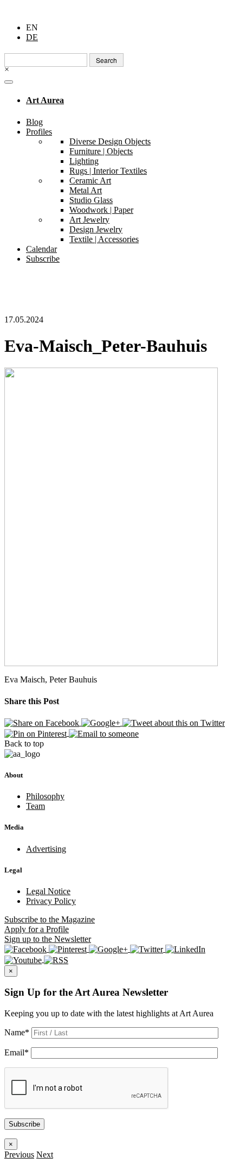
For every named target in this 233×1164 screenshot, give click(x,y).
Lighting (84, 161)
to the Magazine (49, 919)
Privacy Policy (51, 901)
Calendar (41, 249)
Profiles (39, 131)
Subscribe (43, 258)
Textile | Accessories (104, 239)
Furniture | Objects (101, 151)
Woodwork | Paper (101, 209)
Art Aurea (45, 100)
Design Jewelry (95, 229)
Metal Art (85, 190)
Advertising (46, 848)
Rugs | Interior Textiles (108, 170)
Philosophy (45, 796)
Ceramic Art (90, 180)
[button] (19, 1154)
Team (35, 806)
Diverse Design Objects (110, 141)
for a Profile (36, 929)
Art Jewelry (89, 219)
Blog (34, 121)
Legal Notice (48, 891)
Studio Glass (91, 200)
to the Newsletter (47, 939)
